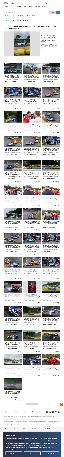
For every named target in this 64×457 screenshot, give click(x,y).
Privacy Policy (47, 428)
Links (15, 428)
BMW (16, 411)
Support (5, 428)
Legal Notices (35, 428)
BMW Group (6, 411)
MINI (25, 411)
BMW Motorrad (35, 411)
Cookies (5, 431)
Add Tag (52, 12)
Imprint (23, 428)
